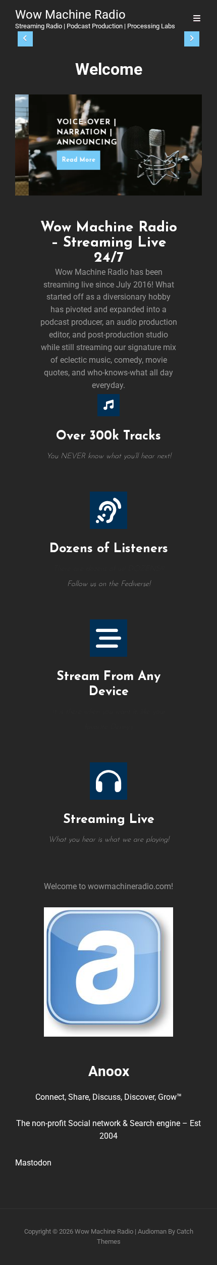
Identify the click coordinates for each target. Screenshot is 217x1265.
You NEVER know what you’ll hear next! (108, 456)
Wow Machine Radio (70, 15)
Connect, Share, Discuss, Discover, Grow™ (108, 1097)
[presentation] (25, 38)
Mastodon (33, 1162)
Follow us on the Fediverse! (108, 584)
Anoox (108, 1071)
